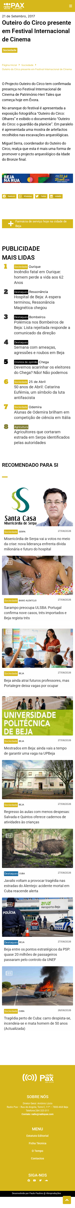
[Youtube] (34, 1180)
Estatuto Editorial (37, 1135)
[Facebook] (28, 1180)
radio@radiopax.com (42, 1114)
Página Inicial (9, 65)
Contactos (37, 1158)
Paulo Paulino (36, 1193)
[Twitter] (40, 1180)
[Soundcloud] (46, 1180)
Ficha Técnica (37, 1143)
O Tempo (37, 1150)
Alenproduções (53, 1193)
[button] (70, 6)
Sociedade (9, 50)
